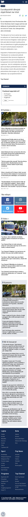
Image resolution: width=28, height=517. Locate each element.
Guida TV (3, 490)
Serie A (3, 465)
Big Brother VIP (5, 477)
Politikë (3, 6)
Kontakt (17, 481)
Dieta (16, 463)
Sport (3, 451)
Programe (5, 474)
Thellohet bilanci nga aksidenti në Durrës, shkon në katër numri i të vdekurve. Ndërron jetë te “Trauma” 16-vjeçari (13, 404)
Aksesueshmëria (19, 489)
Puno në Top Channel (20, 483)
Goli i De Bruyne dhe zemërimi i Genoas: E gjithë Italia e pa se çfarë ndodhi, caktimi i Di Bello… (12, 332)
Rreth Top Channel (19, 477)
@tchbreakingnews (8, 211)
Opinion (17, 434)
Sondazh (6, 86)
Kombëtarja (4, 454)
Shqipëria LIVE (4, 481)
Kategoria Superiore (6, 456)
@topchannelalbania (21, 203)
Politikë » (6, 110)
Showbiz (17, 454)
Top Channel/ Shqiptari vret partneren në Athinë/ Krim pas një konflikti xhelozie (13, 252)
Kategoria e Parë (5, 459)
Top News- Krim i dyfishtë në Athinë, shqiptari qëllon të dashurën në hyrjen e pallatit (12, 238)
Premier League (5, 461)
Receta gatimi (18, 465)
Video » (5, 219)
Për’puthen (4, 479)
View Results (11, 100)
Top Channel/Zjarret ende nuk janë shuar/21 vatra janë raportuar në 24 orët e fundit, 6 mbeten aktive (13, 245)
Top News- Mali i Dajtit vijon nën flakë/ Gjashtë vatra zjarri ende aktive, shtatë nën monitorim (14, 258)
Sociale (3, 443)
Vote (5, 100)
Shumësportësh (5, 467)
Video (2, 445)
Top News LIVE (4, 447)
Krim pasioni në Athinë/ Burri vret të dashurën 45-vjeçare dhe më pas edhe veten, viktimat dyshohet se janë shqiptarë (13, 310)
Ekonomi (3, 440)
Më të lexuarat (9, 342)
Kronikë (3, 436)
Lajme (3, 431)
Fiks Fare (3, 483)
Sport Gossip (4, 469)
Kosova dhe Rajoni (19, 438)
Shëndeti (17, 461)
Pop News (19, 451)
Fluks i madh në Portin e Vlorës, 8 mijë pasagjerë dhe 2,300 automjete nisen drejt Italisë (13, 317)
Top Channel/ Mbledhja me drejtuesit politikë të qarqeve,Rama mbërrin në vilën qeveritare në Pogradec (13, 266)
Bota (17, 431)
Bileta (16, 479)
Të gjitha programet (6, 488)
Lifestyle (17, 456)
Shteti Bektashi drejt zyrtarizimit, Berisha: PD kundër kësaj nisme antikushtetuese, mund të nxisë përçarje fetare (13, 154)
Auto (16, 443)
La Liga (3, 463)
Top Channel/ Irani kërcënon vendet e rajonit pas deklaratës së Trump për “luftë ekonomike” (13, 273)
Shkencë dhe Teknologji (21, 440)
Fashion (17, 459)
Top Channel (7, 203)
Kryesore (7, 282)
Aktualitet (3, 438)
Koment (17, 436)
